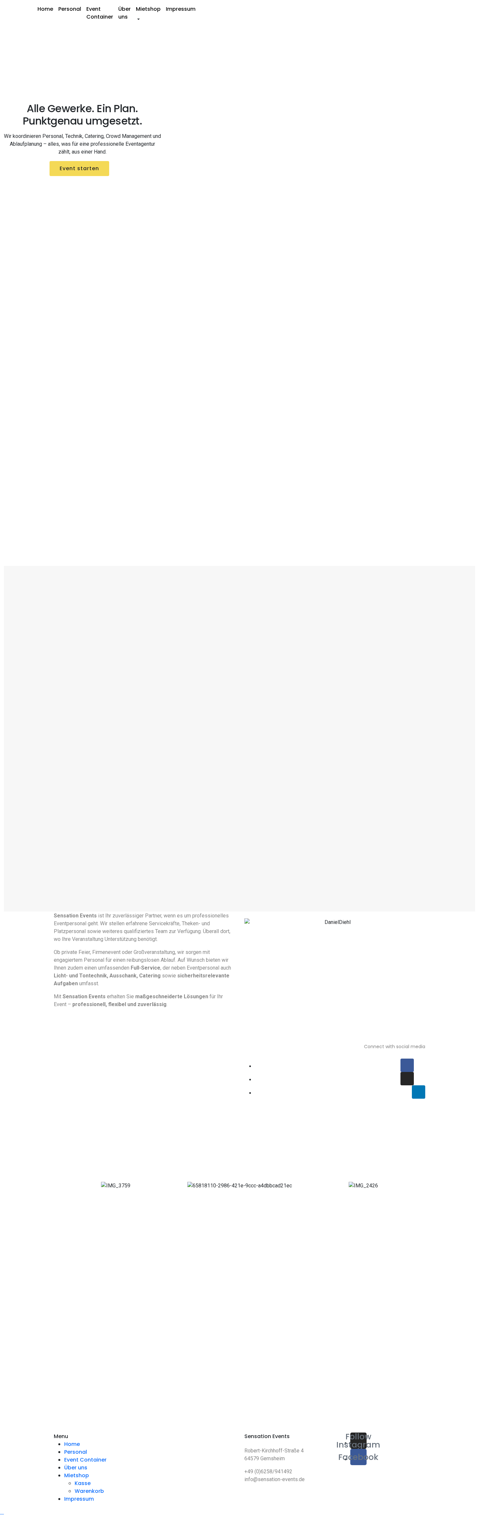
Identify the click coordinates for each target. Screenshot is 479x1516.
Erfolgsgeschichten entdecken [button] (80, 183)
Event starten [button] (79, 168)
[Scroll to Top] (2, 1512)
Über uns (124, 13)
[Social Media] (407, 1065)
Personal (69, 9)
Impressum (181, 9)
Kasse (83, 1483)
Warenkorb (89, 1491)
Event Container (99, 13)
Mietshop (148, 9)
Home (45, 9)
